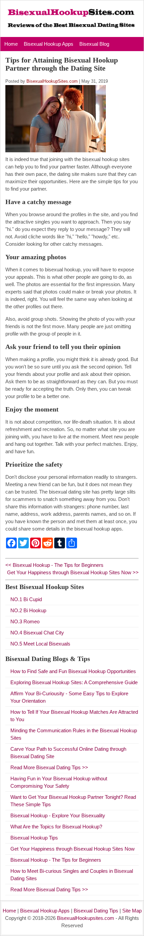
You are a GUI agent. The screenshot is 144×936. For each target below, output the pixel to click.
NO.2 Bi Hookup (28, 610)
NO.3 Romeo (25, 621)
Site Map (132, 910)
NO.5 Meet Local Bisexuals (40, 644)
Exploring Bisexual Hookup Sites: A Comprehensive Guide (74, 682)
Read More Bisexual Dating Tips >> (49, 767)
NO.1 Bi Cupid (26, 599)
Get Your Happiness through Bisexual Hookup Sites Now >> (73, 572)
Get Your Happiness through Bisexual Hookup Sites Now (72, 849)
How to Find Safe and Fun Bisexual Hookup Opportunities (73, 671)
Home (11, 44)
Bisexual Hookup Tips (34, 838)
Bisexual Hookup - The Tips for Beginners (55, 860)
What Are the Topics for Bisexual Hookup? (56, 826)
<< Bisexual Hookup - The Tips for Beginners (54, 565)
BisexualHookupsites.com (85, 918)
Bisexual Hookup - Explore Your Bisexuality (57, 815)
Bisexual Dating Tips (96, 910)
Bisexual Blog (94, 44)
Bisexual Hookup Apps (48, 44)
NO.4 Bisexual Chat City (37, 632)
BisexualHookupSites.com (52, 81)
